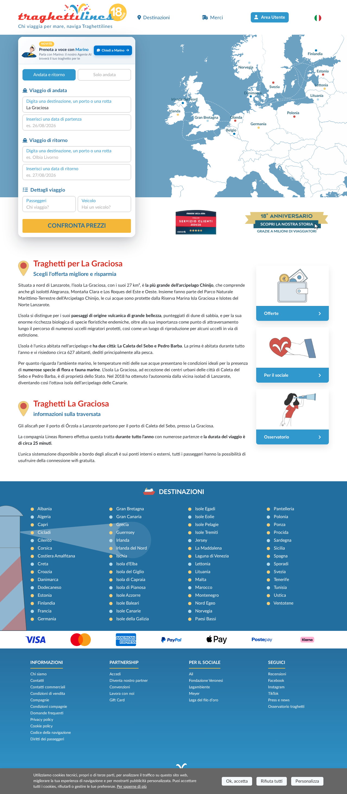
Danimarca (48, 579)
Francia (45, 611)
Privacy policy (41, 720)
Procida (281, 532)
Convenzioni (120, 687)
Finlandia (46, 603)
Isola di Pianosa (131, 587)
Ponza (279, 524)
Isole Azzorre (128, 595)
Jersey (201, 540)
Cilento (45, 540)
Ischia (121, 556)
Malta (200, 579)
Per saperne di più (132, 787)
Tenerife (281, 579)
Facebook (276, 681)
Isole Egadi (205, 509)
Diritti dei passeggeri (47, 739)
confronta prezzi (77, 226)
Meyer (194, 694)
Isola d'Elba (126, 564)
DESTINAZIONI (181, 492)
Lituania (202, 572)
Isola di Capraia (130, 579)
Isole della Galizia (132, 619)
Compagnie (39, 700)
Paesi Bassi (205, 619)
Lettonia (202, 564)
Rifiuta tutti (271, 781)
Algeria (44, 517)
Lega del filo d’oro (203, 700)
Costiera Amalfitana (56, 556)
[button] (320, 18)
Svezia (280, 572)
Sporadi (281, 564)
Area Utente (272, 17)
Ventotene (283, 603)
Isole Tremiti (206, 532)
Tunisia (280, 587)
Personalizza (307, 781)
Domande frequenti (46, 713)
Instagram (276, 687)
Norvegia (203, 611)
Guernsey (125, 532)
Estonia (45, 595)
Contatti (37, 681)
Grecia (122, 524)
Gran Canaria (129, 517)
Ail (191, 674)
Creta (43, 564)
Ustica (280, 595)
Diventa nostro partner (129, 681)
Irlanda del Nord (131, 548)
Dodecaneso (49, 587)
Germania (47, 619)
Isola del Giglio (130, 572)
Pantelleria (284, 509)
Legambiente (199, 687)
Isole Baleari (127, 603)
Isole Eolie (204, 517)
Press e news (279, 700)
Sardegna (282, 540)
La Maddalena (208, 548)
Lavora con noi (122, 694)
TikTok (273, 694)
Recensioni (277, 674)
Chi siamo (38, 674)
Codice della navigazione (50, 733)
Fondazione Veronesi (206, 681)
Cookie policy (41, 726)
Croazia (45, 572)
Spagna (281, 556)
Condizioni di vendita (47, 694)
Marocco (203, 587)
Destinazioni (156, 17)
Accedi (115, 674)
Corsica (45, 548)
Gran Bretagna (130, 509)
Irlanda (122, 540)
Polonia (281, 517)
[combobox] (76, 108)
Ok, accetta (237, 781)
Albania (44, 509)
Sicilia (279, 548)
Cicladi (44, 532)
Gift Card (117, 700)
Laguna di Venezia (212, 556)
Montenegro (207, 595)
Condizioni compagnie (48, 707)
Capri (43, 524)
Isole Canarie (128, 611)
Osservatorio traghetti (286, 707)
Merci (216, 17)
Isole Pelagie (207, 524)
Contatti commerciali (47, 687)
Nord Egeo (205, 603)
